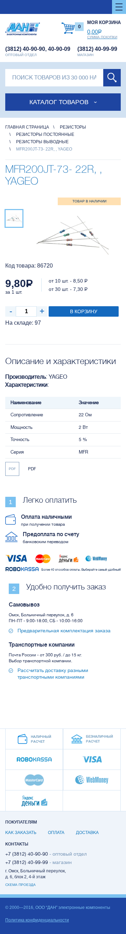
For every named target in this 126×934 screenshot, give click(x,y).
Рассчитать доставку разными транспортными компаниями (53, 673)
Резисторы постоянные (45, 134)
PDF (12, 469)
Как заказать (20, 832)
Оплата (56, 832)
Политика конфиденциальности (37, 920)
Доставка (87, 832)
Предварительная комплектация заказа (64, 630)
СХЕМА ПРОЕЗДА (20, 885)
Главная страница (27, 127)
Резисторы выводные (42, 141)
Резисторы (73, 127)
